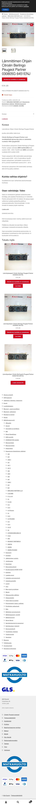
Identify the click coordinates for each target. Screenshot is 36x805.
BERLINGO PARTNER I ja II (15, 16)
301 (9, 462)
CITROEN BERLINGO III (14, 533)
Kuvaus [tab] (4, 114)
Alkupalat (8, 423)
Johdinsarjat (9, 561)
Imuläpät (8, 555)
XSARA (10, 547)
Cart (27, 800)
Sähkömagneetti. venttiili (13, 615)
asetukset (26, 6)
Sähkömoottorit (10, 617)
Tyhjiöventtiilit (10, 634)
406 (9, 476)
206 (9, 454)
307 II (9, 468)
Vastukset (8, 637)
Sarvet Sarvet (9, 620)
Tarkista (6, 744)
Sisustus (6, 640)
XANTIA (10, 544)
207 (9, 457)
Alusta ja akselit (8, 395)
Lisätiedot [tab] (5, 119)
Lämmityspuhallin (11, 581)
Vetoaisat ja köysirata (10, 648)
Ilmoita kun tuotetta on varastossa (14, 79)
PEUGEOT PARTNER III (14, 541)
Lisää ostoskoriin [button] (18, 383)
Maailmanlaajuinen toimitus (12, 727)
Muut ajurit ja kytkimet (12, 589)
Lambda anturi (10, 575)
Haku (18, 802)
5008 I (9, 482)
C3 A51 (10, 502)
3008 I (9, 459)
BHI (7, 431)
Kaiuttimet (9, 564)
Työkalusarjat (7, 643)
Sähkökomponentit (14, 14)
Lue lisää (18, 286)
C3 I (9, 505)
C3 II (9, 507)
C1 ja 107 (10, 496)
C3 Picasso (11, 510)
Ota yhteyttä (7, 737)
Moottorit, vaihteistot (10, 412)
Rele (7, 609)
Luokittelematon (8, 406)
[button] (31, 24)
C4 (8, 513)
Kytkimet (8, 572)
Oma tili (6, 802)
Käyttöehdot (7, 721)
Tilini (5, 747)
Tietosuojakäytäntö (9, 718)
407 (9, 479)
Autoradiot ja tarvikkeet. (12, 429)
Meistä (6, 734)
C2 (8, 499)
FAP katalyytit (8, 397)
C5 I (9, 521)
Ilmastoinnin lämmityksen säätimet (16, 451)
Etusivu (6, 14)
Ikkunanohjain (10, 443)
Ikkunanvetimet (10, 445)
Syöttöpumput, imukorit (12, 626)
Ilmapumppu (9, 448)
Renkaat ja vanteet (9, 414)
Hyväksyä (5, 9)
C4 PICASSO (11, 519)
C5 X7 (9, 527)
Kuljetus (6, 724)
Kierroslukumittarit (11, 567)
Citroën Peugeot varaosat (11, 715)
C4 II (9, 516)
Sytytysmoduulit (10, 629)
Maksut (6, 731)
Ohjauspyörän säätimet (12, 595)
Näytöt (7, 592)
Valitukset (7, 750)
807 (9, 488)
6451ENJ (21, 105)
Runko (6, 417)
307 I (9, 465)
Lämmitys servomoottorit (13, 578)
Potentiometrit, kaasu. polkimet (15, 603)
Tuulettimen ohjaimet (12, 631)
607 (9, 485)
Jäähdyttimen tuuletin (12, 558)
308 (9, 471)
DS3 (9, 538)
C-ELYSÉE (10, 493)
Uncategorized (8, 646)
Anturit (8, 426)
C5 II (9, 524)
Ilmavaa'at (8, 553)
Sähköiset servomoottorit (13, 612)
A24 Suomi (6, 795)
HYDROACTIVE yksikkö (12, 440)
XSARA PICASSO (12, 550)
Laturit (7, 583)
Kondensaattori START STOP (14, 569)
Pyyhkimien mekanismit (12, 606)
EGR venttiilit (9, 437)
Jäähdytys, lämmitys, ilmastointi (13, 400)
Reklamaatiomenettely (10, 740)
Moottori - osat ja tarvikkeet (12, 409)
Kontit (5, 403)
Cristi (9, 536)
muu (7, 586)
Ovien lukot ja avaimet (12, 600)
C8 (8, 530)
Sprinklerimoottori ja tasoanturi (15, 623)
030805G (15, 105)
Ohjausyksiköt (10, 598)
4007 (9, 474)
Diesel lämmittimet (11, 434)
